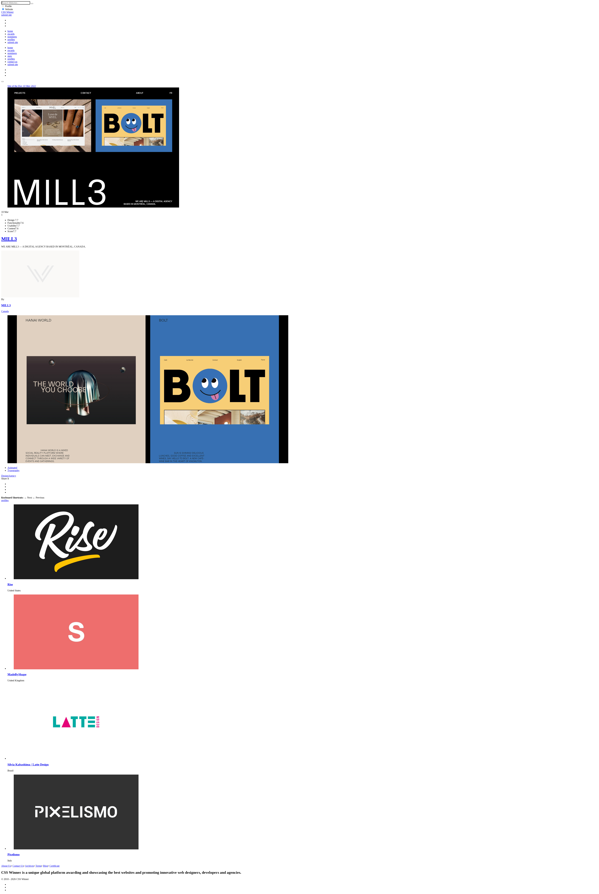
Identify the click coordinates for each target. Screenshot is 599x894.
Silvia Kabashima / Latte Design (28, 764)
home (10, 31)
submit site (6, 15)
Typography (13, 470)
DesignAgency (8, 475)
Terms (38, 866)
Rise (10, 584)
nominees (12, 36)
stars (9, 56)
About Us (6, 866)
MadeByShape (16, 674)
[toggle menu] (2, 81)
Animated (12, 467)
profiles (11, 39)
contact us (12, 61)
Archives (29, 866)
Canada (5, 311)
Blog (45, 866)
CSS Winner (7, 12)
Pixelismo (13, 854)
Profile (8, 6)
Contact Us (18, 866)
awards (11, 34)
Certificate (54, 866)
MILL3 (9, 239)
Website (9, 9)
